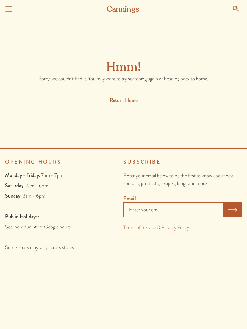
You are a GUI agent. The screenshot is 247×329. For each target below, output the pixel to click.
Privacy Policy (175, 227)
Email (130, 198)
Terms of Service (140, 227)
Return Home (124, 100)
